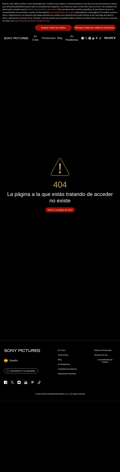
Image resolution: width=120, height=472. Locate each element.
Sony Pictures (20, 21)
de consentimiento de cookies (62, 12)
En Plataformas (64, 364)
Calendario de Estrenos (67, 369)
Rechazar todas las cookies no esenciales (94, 27)
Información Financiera (67, 374)
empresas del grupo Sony (38, 21)
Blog (60, 360)
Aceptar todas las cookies (53, 27)
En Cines (61, 350)
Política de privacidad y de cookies (42, 9)
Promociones (63, 355)
